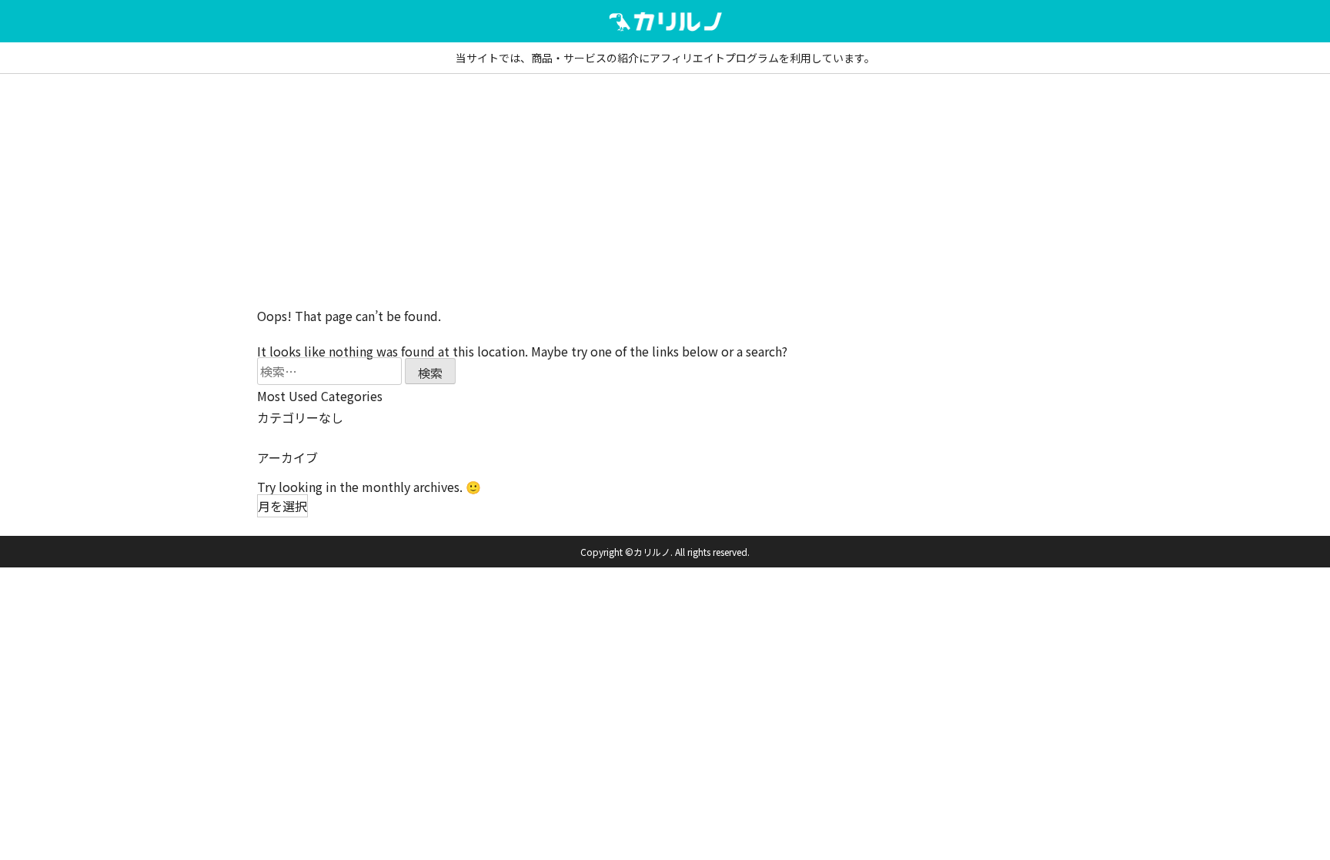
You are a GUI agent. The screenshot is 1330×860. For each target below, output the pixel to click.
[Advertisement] (665, 189)
